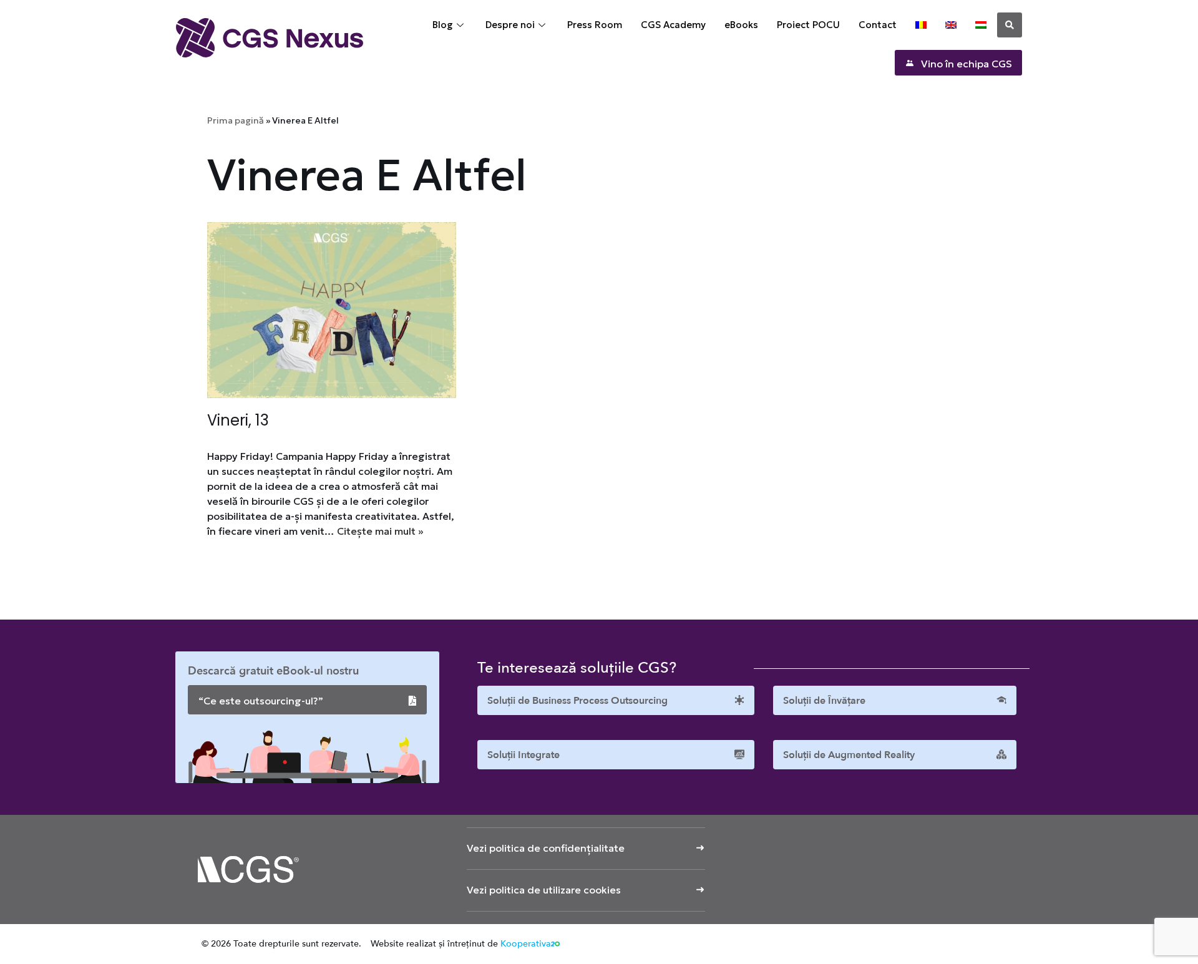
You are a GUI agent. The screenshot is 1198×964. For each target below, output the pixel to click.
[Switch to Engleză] (951, 25)
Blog (442, 25)
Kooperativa (525, 944)
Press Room (594, 25)
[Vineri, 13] (331, 310)
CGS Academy (673, 25)
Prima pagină (235, 120)
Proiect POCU (808, 25)
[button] (1009, 24)
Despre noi (510, 25)
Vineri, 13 (238, 420)
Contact (878, 25)
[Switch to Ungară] (981, 25)
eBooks (741, 25)
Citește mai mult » (380, 531)
